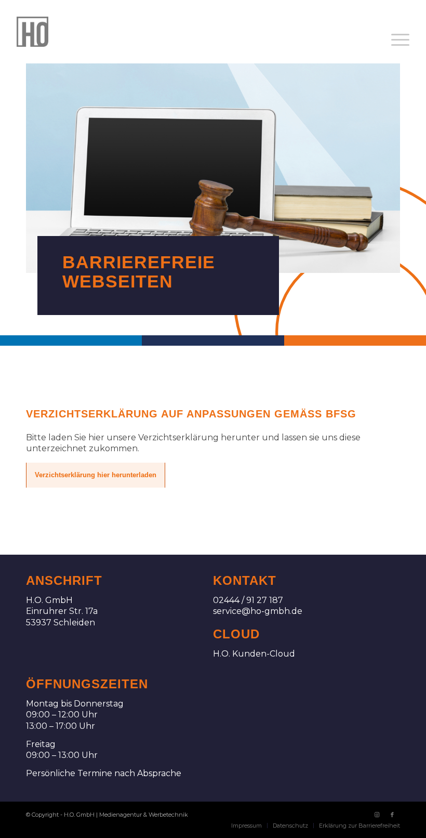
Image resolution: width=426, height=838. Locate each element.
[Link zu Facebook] (392, 814)
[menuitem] (400, 40)
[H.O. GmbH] (32, 31)
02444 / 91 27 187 (248, 600)
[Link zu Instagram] (376, 814)
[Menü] (400, 40)
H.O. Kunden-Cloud (254, 654)
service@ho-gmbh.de (257, 611)
